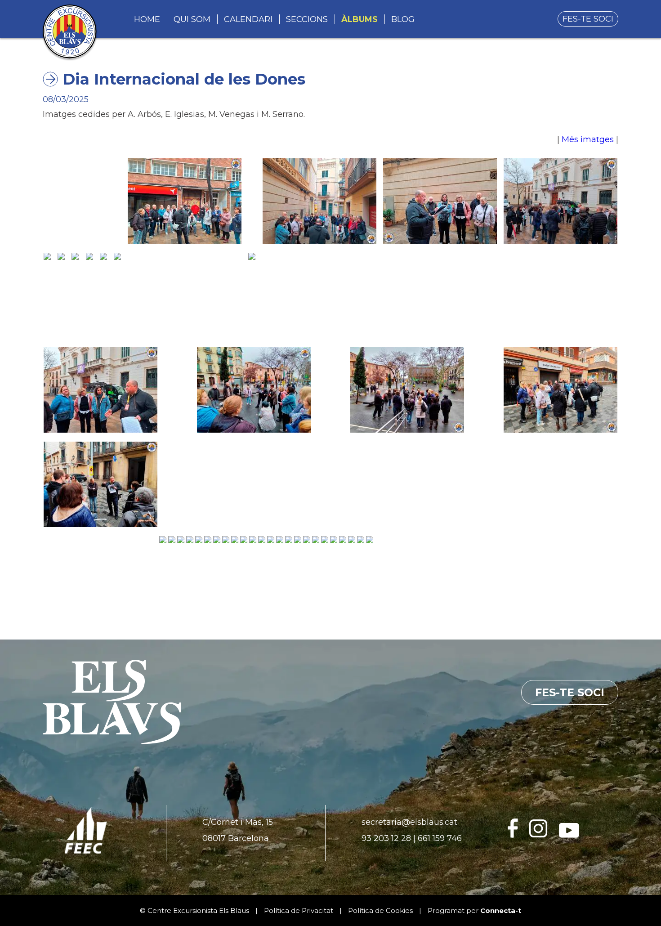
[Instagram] (538, 835)
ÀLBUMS (359, 19)
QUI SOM (192, 19)
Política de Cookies (380, 910)
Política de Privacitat (298, 910)
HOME (147, 19)
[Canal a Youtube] (569, 835)
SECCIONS (307, 19)
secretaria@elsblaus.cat (409, 822)
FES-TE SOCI (588, 19)
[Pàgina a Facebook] (513, 835)
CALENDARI (248, 19)
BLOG (403, 19)
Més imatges (588, 139)
